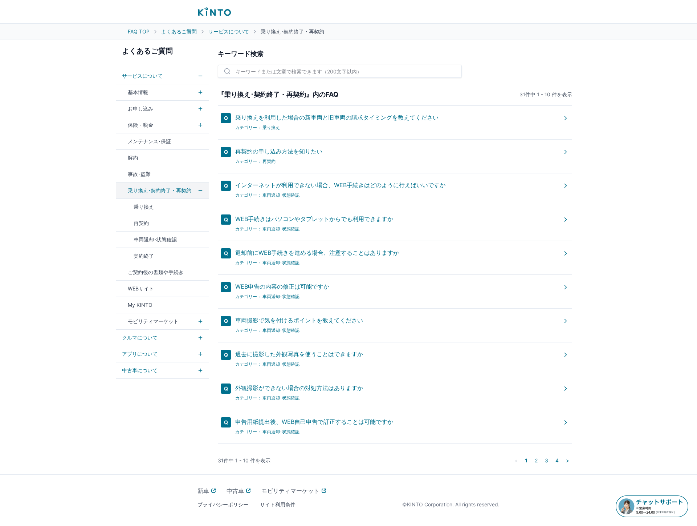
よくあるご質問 (179, 31)
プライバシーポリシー (222, 504)
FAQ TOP (139, 31)
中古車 (235, 490)
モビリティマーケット (290, 490)
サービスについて (228, 31)
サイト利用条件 (277, 504)
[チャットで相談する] (652, 506)
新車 (203, 490)
